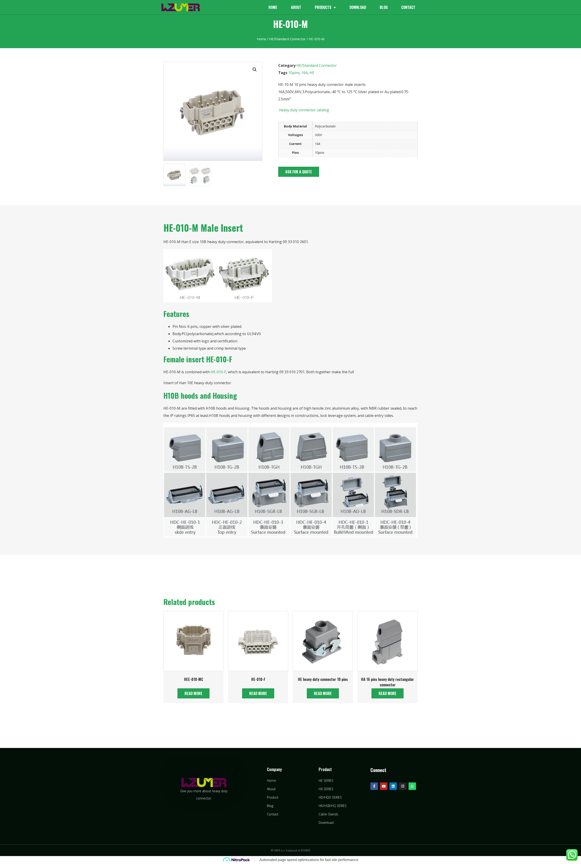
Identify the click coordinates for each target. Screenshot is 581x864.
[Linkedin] (393, 786)
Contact (408, 7)
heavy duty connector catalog (303, 109)
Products (323, 7)
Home (272, 7)
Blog (384, 7)
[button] (298, 172)
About (296, 7)
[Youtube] (383, 786)
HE (312, 72)
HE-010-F (218, 371)
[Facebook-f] (374, 786)
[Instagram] (402, 786)
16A (304, 72)
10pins (294, 72)
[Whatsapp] (412, 786)
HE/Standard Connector (287, 39)
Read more (193, 693)
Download (358, 7)
